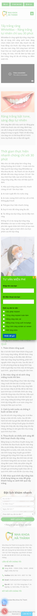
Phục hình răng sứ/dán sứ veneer (18, 326)
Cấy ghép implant (13, 312)
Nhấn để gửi (9, 336)
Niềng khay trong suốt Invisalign (18, 323)
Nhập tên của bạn (10, 286)
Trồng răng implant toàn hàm (17, 315)
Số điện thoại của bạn (12, 297)
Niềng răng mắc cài (13, 319)
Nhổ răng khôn (11, 330)
